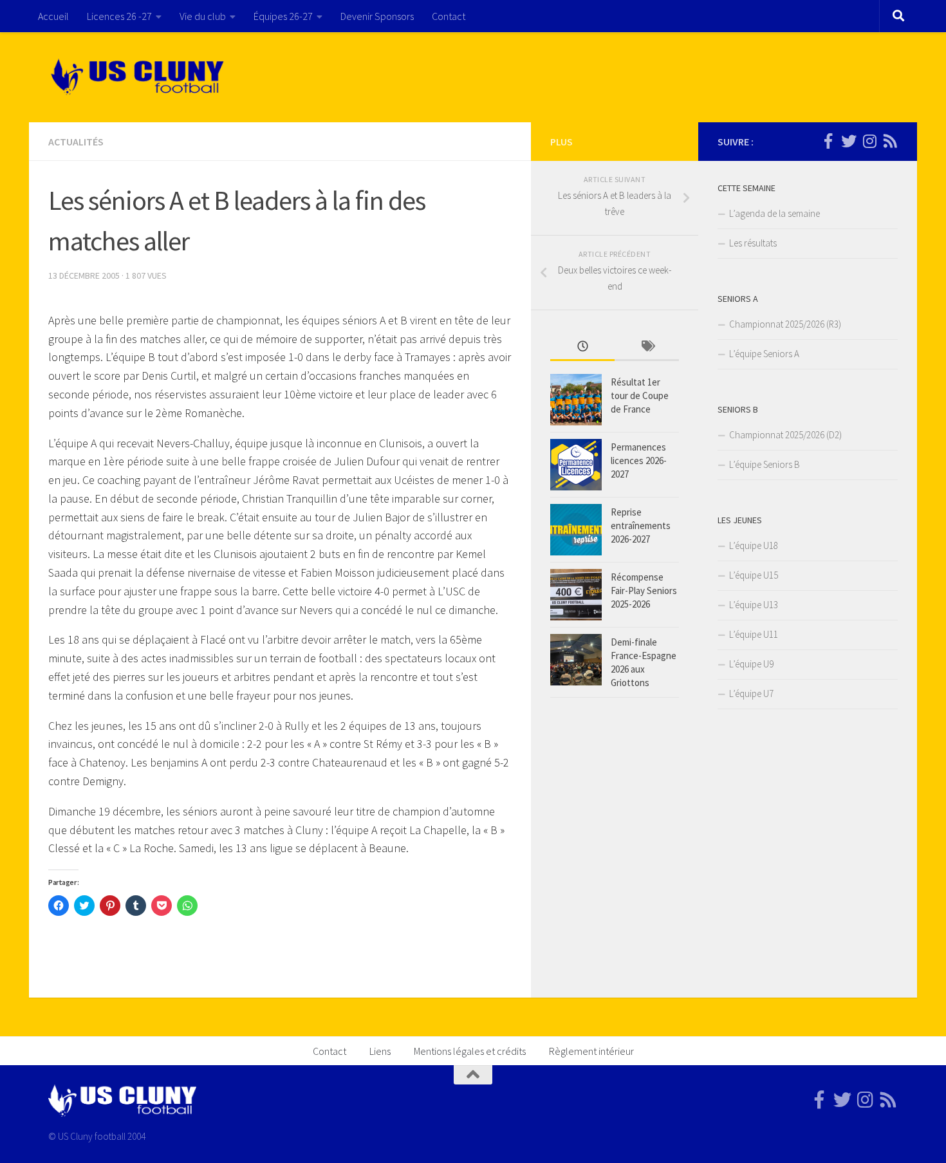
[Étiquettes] (647, 347)
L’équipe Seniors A (764, 354)
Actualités (76, 141)
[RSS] (890, 141)
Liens (380, 1051)
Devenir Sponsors (377, 16)
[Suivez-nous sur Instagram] (869, 141)
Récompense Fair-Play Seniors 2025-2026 (644, 590)
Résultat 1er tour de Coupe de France (640, 395)
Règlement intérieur (591, 1051)
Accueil (53, 16)
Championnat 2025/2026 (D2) (785, 435)
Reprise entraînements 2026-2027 (641, 525)
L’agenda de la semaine (774, 213)
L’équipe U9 (751, 664)
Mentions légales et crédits (470, 1051)
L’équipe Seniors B (764, 464)
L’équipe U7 (751, 693)
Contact (448, 16)
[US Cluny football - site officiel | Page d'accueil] (139, 77)
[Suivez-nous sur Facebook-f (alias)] (828, 141)
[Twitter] (849, 141)
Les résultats (753, 243)
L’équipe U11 (753, 634)
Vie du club (203, 16)
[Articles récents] (582, 347)
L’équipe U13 (753, 605)
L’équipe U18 (753, 545)
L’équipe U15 (753, 575)
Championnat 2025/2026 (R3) (785, 324)
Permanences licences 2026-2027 (639, 460)
